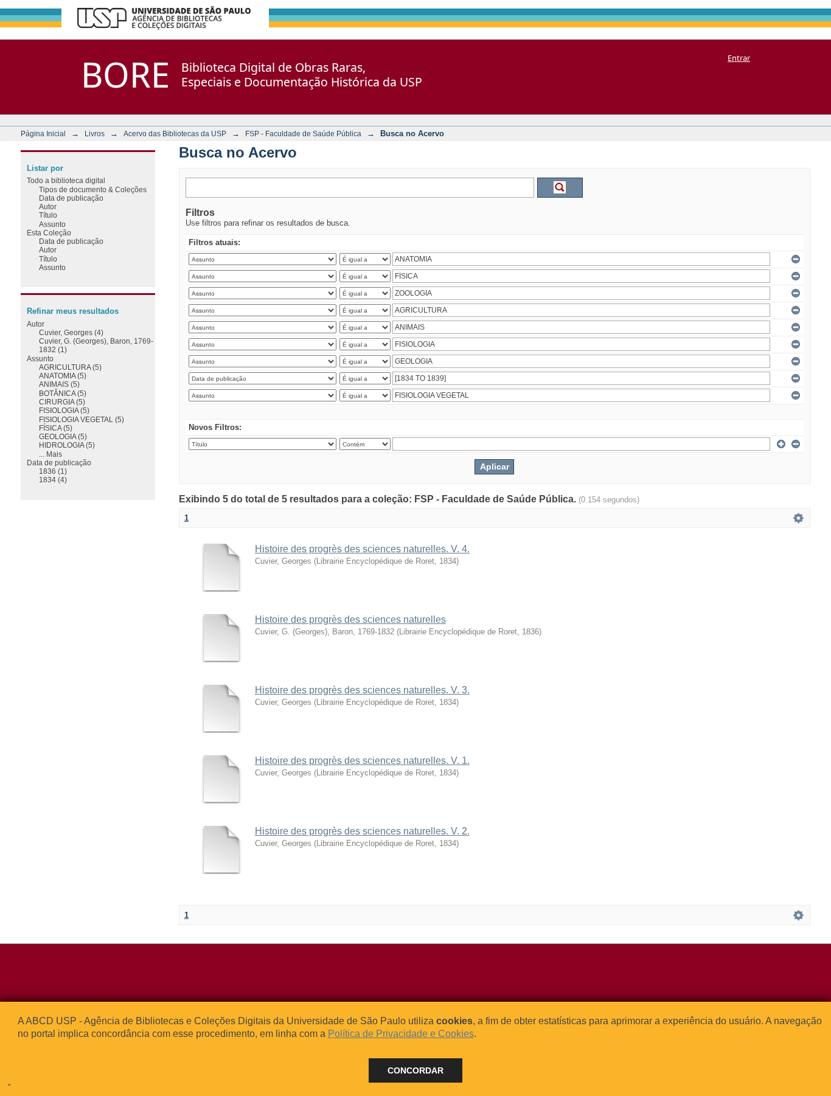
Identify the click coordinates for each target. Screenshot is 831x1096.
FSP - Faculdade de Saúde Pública (303, 133)
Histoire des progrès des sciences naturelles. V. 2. (362, 831)
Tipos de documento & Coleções (93, 189)
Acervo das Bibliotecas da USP (174, 133)
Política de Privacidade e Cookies (401, 1033)
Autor (48, 206)
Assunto (52, 224)
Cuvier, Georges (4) (71, 332)
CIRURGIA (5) (62, 402)
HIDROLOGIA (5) (67, 445)
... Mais (50, 454)
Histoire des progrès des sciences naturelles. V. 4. (362, 549)
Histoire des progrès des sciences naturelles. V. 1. (362, 760)
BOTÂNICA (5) (62, 393)
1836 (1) (53, 471)
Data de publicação (71, 198)
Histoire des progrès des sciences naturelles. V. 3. (362, 690)
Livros (95, 133)
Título (48, 215)
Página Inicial (43, 133)
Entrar (739, 57)
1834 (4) (53, 480)
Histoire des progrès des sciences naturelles (350, 619)
